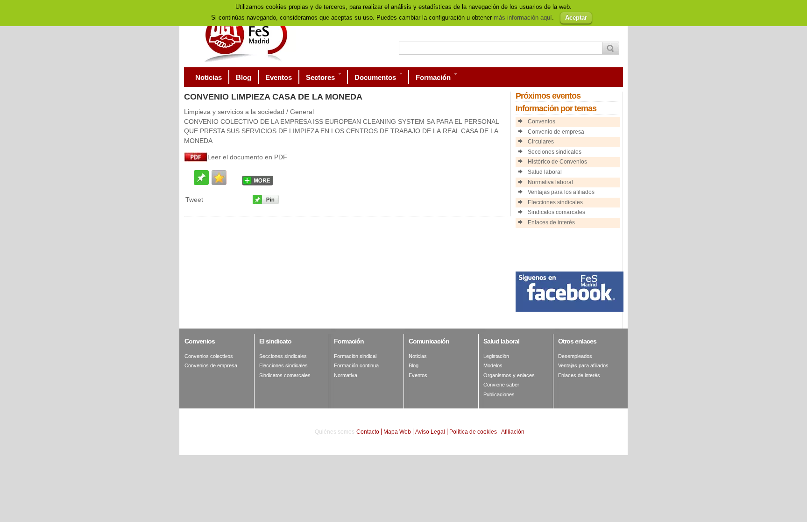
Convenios (541, 121)
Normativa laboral (550, 182)
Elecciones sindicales (555, 202)
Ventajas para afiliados (583, 365)
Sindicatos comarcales (556, 212)
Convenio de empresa (556, 132)
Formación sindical (355, 356)
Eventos (418, 375)
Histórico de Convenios (557, 161)
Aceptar (576, 17)
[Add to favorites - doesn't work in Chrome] (219, 177)
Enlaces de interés (551, 222)
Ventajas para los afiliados (561, 192)
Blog (413, 365)
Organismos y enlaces (509, 375)
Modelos (493, 365)
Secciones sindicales (554, 152)
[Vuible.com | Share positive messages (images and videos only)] (201, 182)
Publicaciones (499, 394)
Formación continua (356, 365)
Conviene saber (501, 384)
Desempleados (575, 356)
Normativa (345, 375)
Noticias (418, 356)
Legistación (496, 356)
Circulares (541, 141)
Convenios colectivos (208, 356)
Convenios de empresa (210, 365)
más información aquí (523, 17)
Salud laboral (545, 172)
